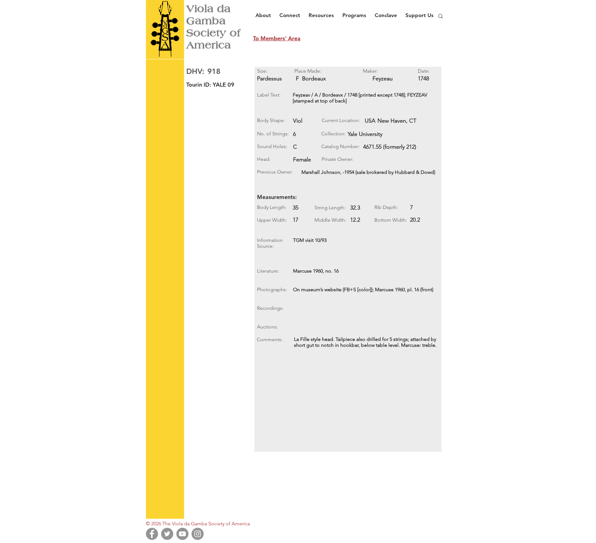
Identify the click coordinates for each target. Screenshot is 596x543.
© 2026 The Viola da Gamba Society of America (198, 524)
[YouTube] (182, 534)
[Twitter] (167, 534)
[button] (265, 12)
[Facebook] (152, 534)
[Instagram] (198, 534)
